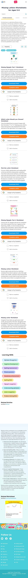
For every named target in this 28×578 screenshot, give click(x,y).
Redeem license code (21, 557)
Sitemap (4, 562)
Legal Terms (10, 572)
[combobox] (7, 47)
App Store (4, 557)
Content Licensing (20, 559)
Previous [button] (1, 509)
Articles (7, 404)
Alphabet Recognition (10, 360)
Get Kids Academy (20, 551)
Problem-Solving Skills (10, 396)
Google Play (5, 559)
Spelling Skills (8, 380)
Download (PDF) (14, 83)
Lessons (17, 17)
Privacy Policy (17, 572)
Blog (3, 549)
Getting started (19, 543)
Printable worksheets (7, 17)
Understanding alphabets (11, 388)
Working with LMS (20, 546)
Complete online (14, 87)
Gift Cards (18, 554)
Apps (3, 546)
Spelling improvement (10, 368)
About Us (4, 551)
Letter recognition (9, 392)
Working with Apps (20, 549)
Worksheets (5, 543)
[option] (14, 509)
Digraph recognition (10, 384)
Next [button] (25, 509)
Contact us (4, 554)
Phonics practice (9, 372)
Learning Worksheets (11, 498)
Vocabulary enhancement (11, 376)
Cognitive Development (11, 364)
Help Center (5, 565)
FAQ (17, 562)
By (2, 46)
